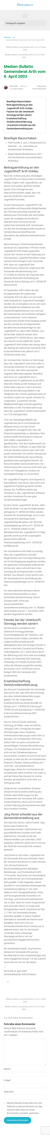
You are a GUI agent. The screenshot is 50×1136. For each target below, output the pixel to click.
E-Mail (7, 1080)
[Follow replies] (38, 1017)
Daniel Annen (18, 89)
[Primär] (25, 15)
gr (14, 37)
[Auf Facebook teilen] (34, 988)
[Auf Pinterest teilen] (37, 988)
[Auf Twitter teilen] (30, 988)
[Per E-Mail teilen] (41, 988)
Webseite (9, 1091)
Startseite (7, 37)
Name (7, 1069)
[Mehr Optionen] (44, 988)
